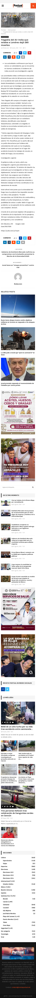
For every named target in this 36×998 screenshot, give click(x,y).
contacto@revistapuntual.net (21, 987)
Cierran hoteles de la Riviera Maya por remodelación (23, 501)
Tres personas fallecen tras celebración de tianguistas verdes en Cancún (17, 813)
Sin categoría (5, 931)
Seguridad (4, 928)
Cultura (3, 857)
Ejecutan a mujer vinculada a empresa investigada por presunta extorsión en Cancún (8, 757)
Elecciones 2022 (8, 875)
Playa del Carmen (8, 916)
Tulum (5, 922)
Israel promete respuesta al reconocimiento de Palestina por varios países (17, 384)
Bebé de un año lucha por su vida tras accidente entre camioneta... (17, 728)
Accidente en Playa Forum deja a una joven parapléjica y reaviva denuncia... (26, 779)
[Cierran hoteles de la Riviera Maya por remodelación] (5, 502)
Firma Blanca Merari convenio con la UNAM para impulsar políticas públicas (23, 554)
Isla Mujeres (7, 911)
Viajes (5, 863)
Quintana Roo (5, 896)
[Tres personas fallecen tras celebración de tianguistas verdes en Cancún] (18, 797)
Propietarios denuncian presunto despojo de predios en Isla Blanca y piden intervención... (9, 779)
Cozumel (6, 908)
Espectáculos (7, 861)
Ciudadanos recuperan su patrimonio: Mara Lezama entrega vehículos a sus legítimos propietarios (23, 527)
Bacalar (5, 899)
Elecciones (4, 869)
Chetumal (6, 905)
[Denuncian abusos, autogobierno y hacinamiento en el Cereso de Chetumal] (9, 832)
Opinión (3, 893)
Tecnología (4, 934)
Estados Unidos (8, 884)
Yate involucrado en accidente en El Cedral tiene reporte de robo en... (26, 756)
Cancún (5, 902)
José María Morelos (9, 913)
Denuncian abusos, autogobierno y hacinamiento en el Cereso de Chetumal (7, 842)
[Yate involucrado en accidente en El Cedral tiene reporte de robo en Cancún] (26, 745)
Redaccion (6, 48)
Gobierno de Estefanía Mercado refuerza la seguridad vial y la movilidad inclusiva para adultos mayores (22, 541)
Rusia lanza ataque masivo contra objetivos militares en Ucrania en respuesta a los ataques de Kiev (18, 322)
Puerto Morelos (8, 919)
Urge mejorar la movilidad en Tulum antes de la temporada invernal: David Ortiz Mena (21, 566)
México (3, 887)
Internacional (5, 37)
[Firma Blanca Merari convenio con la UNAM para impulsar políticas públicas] (5, 555)
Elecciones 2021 (8, 872)
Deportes (4, 866)
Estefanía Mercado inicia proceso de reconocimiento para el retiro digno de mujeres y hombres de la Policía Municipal (23, 513)
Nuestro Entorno (6, 890)
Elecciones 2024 (8, 878)
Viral (2, 937)
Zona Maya (6, 925)
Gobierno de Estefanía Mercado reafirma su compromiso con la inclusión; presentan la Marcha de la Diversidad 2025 (18, 254)
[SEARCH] (33, 487)
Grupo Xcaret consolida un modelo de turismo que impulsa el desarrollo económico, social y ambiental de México (23, 579)
